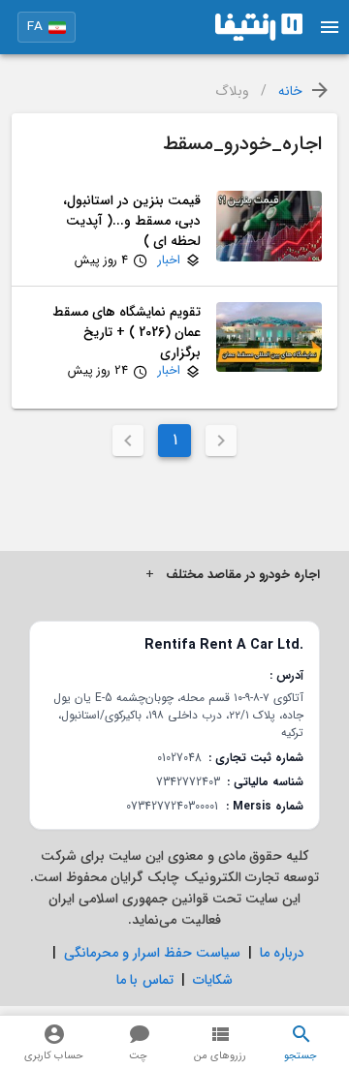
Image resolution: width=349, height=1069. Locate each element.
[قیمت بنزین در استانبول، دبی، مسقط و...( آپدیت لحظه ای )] (269, 230)
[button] (46, 27)
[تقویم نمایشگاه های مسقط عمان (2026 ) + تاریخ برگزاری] (269, 342)
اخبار (169, 261)
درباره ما (282, 952)
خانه (290, 91)
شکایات (213, 980)
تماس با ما (144, 980)
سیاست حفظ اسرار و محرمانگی (152, 952)
